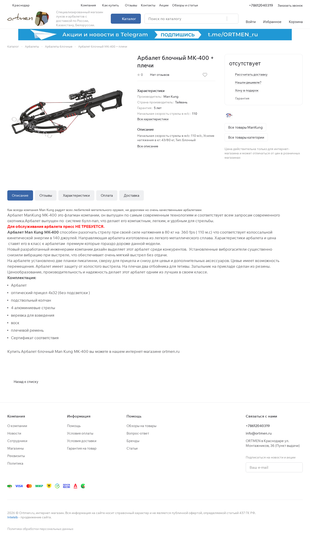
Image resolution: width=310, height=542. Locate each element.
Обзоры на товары (141, 426)
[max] (300, 486)
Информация (78, 416)
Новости (14, 433)
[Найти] (232, 18)
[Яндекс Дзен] (272, 486)
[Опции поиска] (212, 18)
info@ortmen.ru (259, 433)
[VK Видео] (291, 486)
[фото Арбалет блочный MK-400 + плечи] (67, 114)
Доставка (131, 195)
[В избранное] (205, 75)
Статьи (132, 448)
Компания (16, 416)
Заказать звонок (290, 5)
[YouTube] (254, 486)
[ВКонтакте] (236, 486)
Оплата (107, 195)
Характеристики (76, 195)
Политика (15, 463)
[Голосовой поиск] (222, 18)
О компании (17, 426)
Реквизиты (16, 456)
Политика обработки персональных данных (40, 529)
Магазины (15, 448)
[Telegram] (245, 486)
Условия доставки (81, 441)
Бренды (133, 441)
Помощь (73, 426)
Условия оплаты (80, 433)
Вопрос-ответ (138, 433)
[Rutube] (281, 486)
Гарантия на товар (81, 448)
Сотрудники (17, 441)
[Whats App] (263, 486)
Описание (20, 195)
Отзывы (45, 195)
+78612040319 (261, 5)
